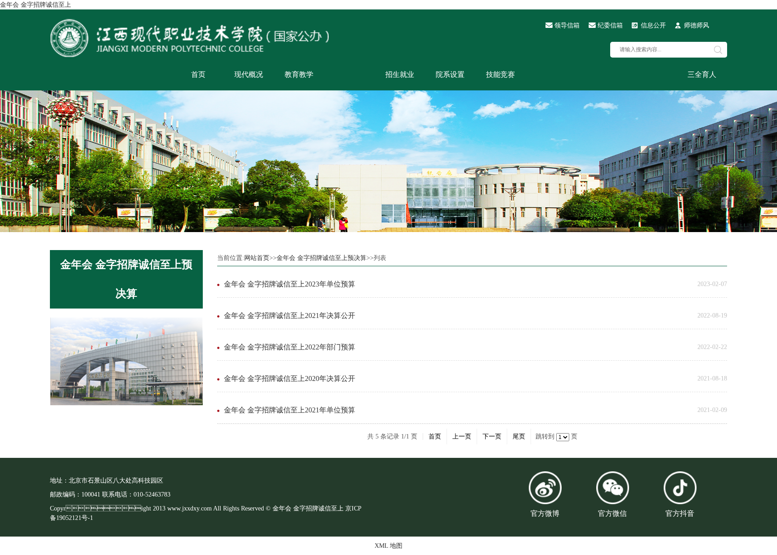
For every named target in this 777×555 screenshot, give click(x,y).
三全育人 (702, 74)
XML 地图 (388, 545)
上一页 (461, 436)
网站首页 (256, 258)
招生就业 (399, 74)
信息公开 (653, 25)
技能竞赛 (500, 74)
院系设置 (450, 74)
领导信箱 (567, 25)
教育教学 (299, 74)
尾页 (519, 436)
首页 (198, 74)
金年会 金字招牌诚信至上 (35, 4)
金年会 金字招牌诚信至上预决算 (126, 279)
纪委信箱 (610, 25)
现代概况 (248, 74)
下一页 (491, 436)
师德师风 (696, 25)
